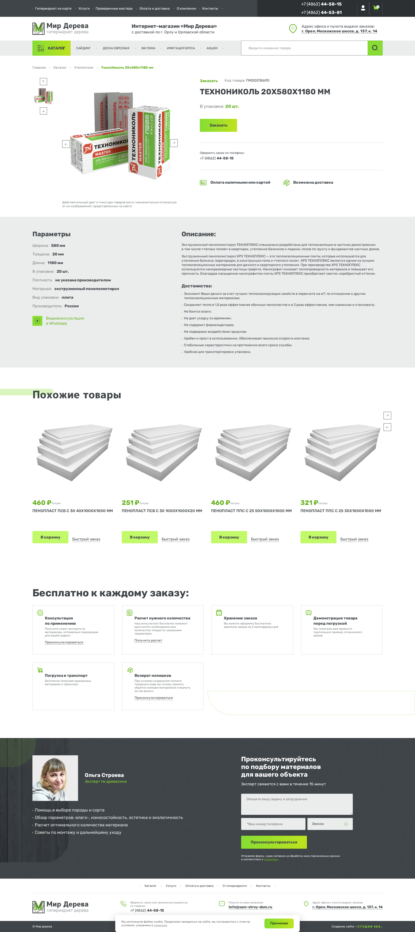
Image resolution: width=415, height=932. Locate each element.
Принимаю (279, 923)
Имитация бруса (181, 48)
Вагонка (148, 48)
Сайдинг (83, 48)
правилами (271, 859)
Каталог (56, 48)
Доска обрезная (116, 48)
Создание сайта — (345, 926)
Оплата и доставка (155, 8)
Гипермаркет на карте (53, 8)
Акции (212, 48)
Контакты (210, 8)
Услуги (84, 8)
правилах (160, 925)
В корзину (50, 537)
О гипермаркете (235, 886)
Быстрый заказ (86, 539)
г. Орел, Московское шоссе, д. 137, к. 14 (339, 31)
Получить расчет (148, 640)
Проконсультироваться (64, 642)
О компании (186, 8)
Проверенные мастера (114, 8)
